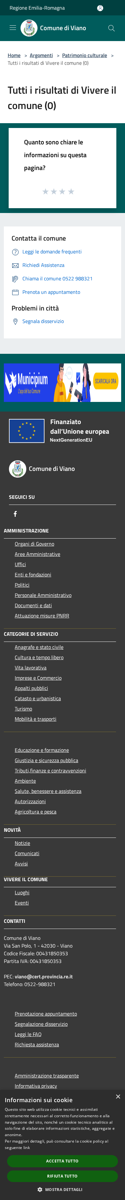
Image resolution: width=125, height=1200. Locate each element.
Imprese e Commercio (38, 678)
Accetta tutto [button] (62, 1161)
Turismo (23, 708)
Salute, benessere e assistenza (48, 791)
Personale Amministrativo (43, 595)
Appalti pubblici (31, 688)
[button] (62, 1189)
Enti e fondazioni (33, 574)
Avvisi (21, 863)
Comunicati (27, 853)
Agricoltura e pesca (35, 811)
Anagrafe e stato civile (39, 647)
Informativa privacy (36, 1086)
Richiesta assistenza (37, 1044)
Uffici (20, 564)
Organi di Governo (34, 544)
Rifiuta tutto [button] (62, 1176)
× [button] (117, 1096)
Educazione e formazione (42, 750)
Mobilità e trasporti (35, 719)
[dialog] (62, 1145)
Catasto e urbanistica (38, 698)
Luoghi (22, 892)
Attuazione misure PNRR (42, 615)
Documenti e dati (33, 605)
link (26, 1147)
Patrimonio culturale (84, 55)
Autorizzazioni (30, 801)
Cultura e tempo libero (39, 657)
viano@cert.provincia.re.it (44, 976)
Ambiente (25, 781)
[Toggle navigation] (13, 27)
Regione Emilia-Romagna (37, 8)
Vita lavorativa (30, 667)
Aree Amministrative (37, 554)
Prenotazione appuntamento (46, 1013)
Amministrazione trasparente (47, 1075)
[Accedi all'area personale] (100, 8)
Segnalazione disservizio (41, 1024)
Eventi (22, 902)
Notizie (22, 843)
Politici (22, 585)
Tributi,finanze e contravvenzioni (50, 770)
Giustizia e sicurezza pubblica (46, 760)
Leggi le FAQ (28, 1034)
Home (14, 55)
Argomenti (41, 55)
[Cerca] (111, 28)
